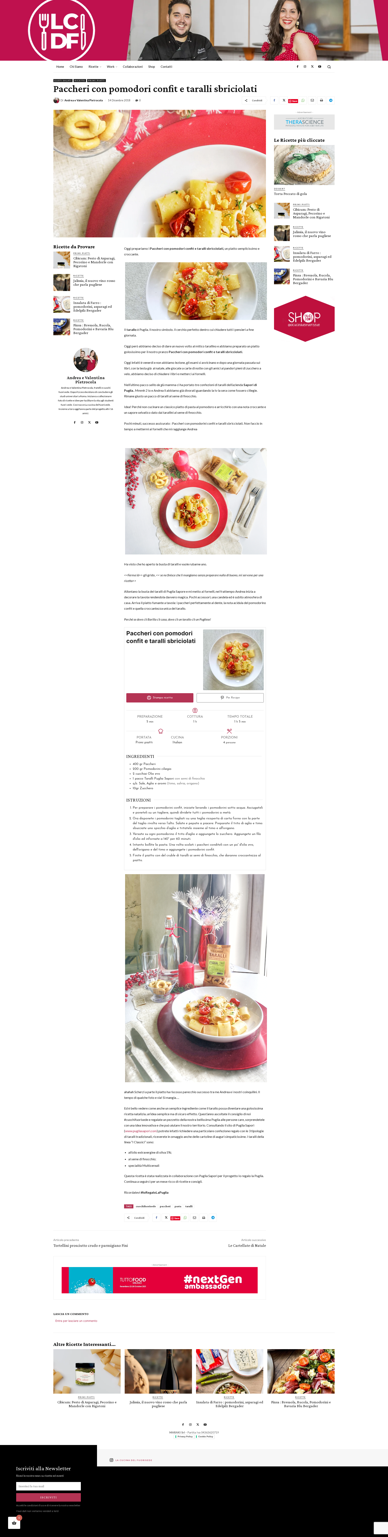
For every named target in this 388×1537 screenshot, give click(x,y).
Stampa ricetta (162, 697)
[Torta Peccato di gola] (304, 165)
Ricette (80, 80)
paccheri (165, 1206)
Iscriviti (48, 1497)
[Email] (312, 100)
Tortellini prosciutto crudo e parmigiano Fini (90, 1245)
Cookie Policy (205, 1436)
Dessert (279, 188)
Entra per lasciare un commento (76, 1320)
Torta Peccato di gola (290, 193)
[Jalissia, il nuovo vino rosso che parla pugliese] (61, 282)
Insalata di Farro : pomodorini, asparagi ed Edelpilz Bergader (92, 306)
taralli (189, 1206)
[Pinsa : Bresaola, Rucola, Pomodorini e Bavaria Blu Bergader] (61, 326)
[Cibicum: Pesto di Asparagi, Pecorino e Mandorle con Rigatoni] (61, 260)
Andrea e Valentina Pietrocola (83, 100)
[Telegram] (331, 100)
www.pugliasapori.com (141, 1131)
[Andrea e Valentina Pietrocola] (57, 100)
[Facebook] (297, 66)
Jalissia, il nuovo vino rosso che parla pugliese (94, 282)
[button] (329, 66)
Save (294, 101)
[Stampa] (321, 100)
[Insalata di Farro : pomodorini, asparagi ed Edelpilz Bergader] (61, 304)
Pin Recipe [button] (232, 697)
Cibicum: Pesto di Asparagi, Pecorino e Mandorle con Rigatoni (94, 262)
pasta (178, 1206)
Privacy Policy (185, 1436)
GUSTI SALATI (63, 80)
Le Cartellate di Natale (247, 1245)
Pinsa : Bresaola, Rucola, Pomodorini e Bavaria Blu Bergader (93, 329)
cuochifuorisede (146, 1206)
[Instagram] (305, 66)
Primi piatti (96, 80)
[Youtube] (319, 66)
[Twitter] (312, 66)
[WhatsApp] (303, 100)
